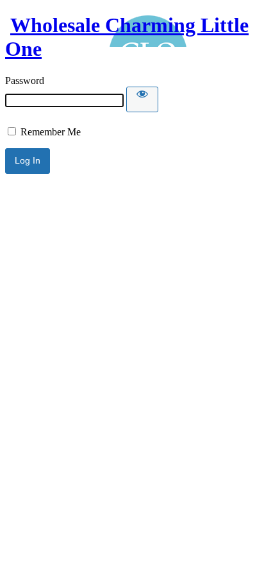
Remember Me (49, 131)
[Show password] (142, 99)
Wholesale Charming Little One (127, 36)
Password (24, 80)
